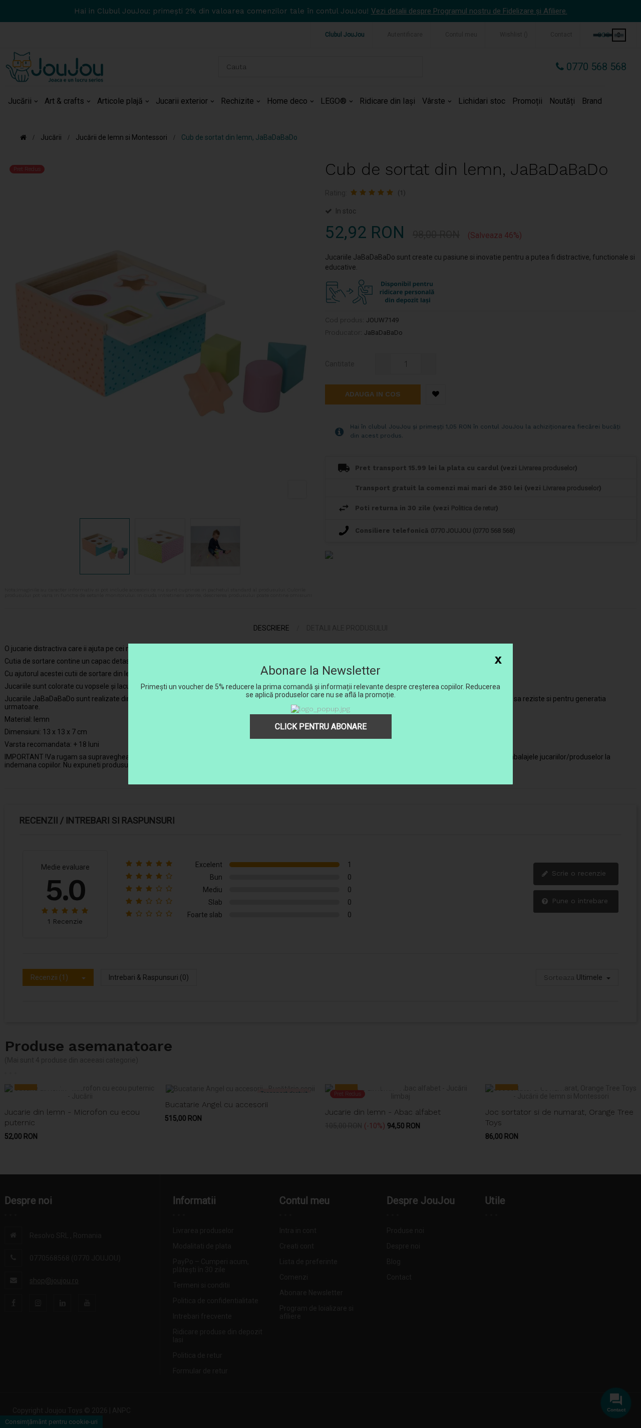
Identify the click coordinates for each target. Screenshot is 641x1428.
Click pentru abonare (321, 726)
